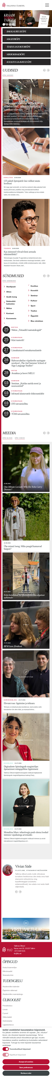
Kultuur (34, 301)
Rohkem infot (26, 1073)
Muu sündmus (37, 321)
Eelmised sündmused (44, 276)
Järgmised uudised (48, 70)
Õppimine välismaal (10, 990)
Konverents (11, 318)
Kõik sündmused (9, 281)
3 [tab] (10, 24)
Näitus (9, 308)
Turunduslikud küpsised (20, 1049)
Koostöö (34, 290)
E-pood (5, 1013)
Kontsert (10, 313)
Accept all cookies (26, 1062)
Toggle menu (47, 5)
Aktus (8, 292)
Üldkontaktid (7, 1017)
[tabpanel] (26, 18)
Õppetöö (34, 316)
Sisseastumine (8, 975)
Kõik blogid (7, 438)
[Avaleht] (18, 5)
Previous (44, 24)
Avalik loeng (11, 297)
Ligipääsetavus (8, 1025)
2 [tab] (7, 24)
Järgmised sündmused (48, 276)
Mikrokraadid (7, 971)
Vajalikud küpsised (17, 1055)
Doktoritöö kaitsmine (11, 302)
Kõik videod (20, 438)
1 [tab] (4, 24)
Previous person (16, 898)
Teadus (34, 311)
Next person (20, 898)
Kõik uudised (8, 75)
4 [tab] (13, 24)
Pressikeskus (7, 1006)
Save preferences (26, 1067)
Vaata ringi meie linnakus (26, 928)
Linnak (5, 1009)
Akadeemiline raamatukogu (13, 994)
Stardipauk (11, 287)
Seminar (34, 296)
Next (48, 24)
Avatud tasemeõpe (10, 967)
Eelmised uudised (44, 70)
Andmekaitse (7, 1021)
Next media (48, 433)
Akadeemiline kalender (11, 987)
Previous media (44, 433)
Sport (33, 306)
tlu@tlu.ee (17, 953)
